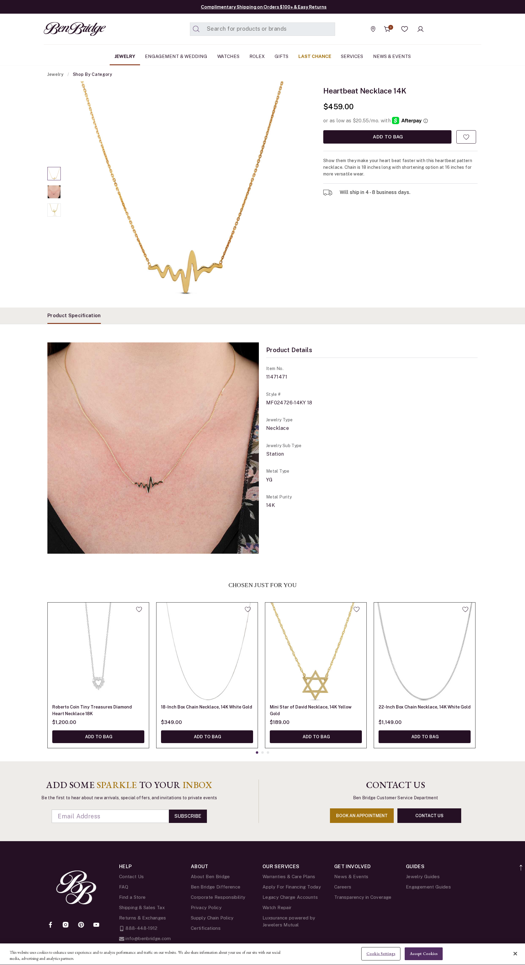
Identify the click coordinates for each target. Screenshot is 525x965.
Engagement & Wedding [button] (176, 56)
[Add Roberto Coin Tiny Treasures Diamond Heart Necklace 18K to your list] (139, 609)
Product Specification (74, 315)
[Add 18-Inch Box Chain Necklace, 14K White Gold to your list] (248, 609)
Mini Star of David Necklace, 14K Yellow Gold (311, 710)
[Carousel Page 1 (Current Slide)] (54, 173)
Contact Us (131, 876)
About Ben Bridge (210, 876)
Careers (343, 886)
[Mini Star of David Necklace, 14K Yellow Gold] (315, 653)
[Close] (515, 953)
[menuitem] (125, 56)
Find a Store (132, 897)
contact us (429, 815)
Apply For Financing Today (291, 886)
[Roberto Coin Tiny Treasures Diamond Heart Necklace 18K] (98, 653)
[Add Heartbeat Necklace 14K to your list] (466, 137)
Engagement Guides (428, 886)
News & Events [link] (392, 56)
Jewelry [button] (125, 56)
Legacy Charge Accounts (290, 897)
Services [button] (352, 56)
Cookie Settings (380, 953)
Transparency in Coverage (363, 897)
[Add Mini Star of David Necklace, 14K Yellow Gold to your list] (356, 609)
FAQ (123, 886)
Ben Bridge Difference (216, 886)
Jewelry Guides (423, 876)
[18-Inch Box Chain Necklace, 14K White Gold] (207, 653)
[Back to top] (521, 864)
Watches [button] (228, 56)
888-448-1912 (141, 928)
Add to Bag (387, 137)
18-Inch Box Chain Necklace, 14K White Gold (206, 707)
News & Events (351, 876)
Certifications (206, 928)
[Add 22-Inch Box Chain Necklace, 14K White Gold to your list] (465, 609)
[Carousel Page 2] (54, 192)
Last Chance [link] (314, 56)
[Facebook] (50, 925)
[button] (404, 29)
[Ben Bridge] (63, 29)
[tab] (74, 316)
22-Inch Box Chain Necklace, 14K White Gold (425, 707)
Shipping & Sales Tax (142, 907)
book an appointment (362, 815)
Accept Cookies (424, 953)
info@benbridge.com (147, 938)
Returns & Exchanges (142, 917)
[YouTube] (96, 925)
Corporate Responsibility (218, 897)
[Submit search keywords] (196, 29)
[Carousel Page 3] (54, 210)
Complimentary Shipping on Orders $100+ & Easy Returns (264, 6)
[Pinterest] (81, 925)
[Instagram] (66, 925)
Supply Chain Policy (212, 917)
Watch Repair (276, 907)
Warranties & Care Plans (288, 876)
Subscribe (187, 816)
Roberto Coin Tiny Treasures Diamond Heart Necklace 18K (92, 710)
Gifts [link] (281, 56)
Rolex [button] (257, 56)
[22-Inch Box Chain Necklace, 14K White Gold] (424, 653)
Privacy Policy (206, 907)
